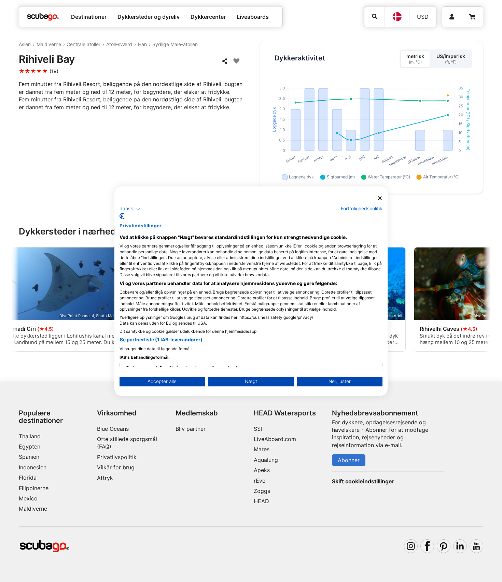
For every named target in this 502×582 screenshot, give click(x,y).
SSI (258, 428)
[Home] (43, 17)
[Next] (480, 301)
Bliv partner (191, 428)
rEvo (260, 480)
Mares (261, 449)
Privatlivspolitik (117, 457)
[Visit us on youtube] (476, 546)
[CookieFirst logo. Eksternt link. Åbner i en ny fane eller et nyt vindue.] (122, 216)
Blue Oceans (113, 428)
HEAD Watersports (285, 413)
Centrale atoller (83, 44)
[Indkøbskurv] (472, 17)
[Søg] (374, 16)
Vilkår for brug (116, 467)
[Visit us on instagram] (411, 546)
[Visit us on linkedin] (460, 546)
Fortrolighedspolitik (361, 208)
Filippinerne (33, 488)
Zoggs (262, 490)
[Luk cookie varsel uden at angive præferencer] (379, 198)
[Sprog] (397, 16)
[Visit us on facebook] (427, 546)
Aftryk (105, 477)
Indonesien (32, 467)
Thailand (30, 436)
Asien (25, 44)
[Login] (452, 17)
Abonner (349, 460)
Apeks (262, 470)
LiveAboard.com (275, 439)
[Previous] (22, 301)
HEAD (261, 501)
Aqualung (266, 459)
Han (142, 44)
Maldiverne (49, 44)
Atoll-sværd (119, 44)
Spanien (29, 456)
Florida (28, 477)
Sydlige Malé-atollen (175, 44)
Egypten (29, 446)
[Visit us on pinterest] (443, 546)
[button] (130, 209)
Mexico (28, 498)
